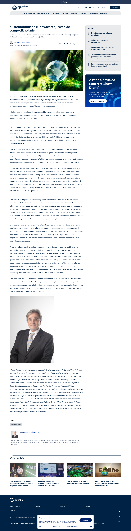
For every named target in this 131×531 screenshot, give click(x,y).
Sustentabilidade (16, 424)
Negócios (74, 13)
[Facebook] (82, 7)
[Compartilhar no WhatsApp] (74, 43)
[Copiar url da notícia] (60, 43)
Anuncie (115, 8)
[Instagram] (78, 7)
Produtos (56, 13)
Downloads (103, 13)
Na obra (65, 13)
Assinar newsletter (98, 101)
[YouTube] (90, 7)
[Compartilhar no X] (71, 43)
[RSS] (94, 7)
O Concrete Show (29, 13)
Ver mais (14, 445)
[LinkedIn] (86, 7)
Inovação (83, 13)
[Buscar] (99, 7)
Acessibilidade (14, 524)
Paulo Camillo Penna (23, 42)
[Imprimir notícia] (64, 43)
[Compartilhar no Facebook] (78, 43)
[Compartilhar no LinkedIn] (67, 43)
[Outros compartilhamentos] (81, 43)
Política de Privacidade (28, 524)
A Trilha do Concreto (43, 13)
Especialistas (94, 13)
